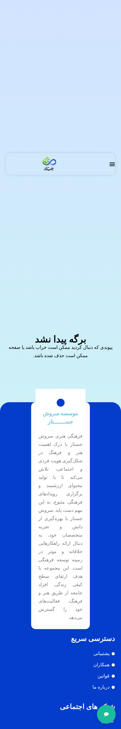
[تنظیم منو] (112, 164)
